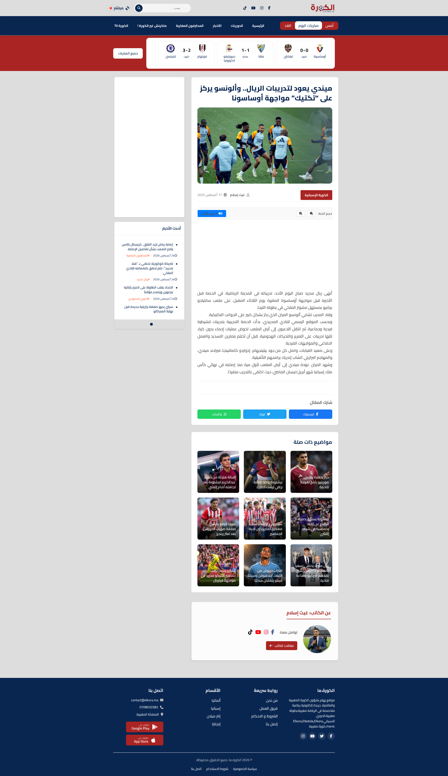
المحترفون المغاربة (189, 26)
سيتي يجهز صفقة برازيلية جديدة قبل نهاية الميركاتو (148, 309)
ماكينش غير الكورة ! (152, 26)
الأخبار (217, 26)
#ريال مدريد (143, 279)
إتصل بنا (272, 723)
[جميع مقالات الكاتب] (317, 639)
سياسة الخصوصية (245, 768)
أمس (330, 25)
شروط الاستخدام (217, 768)
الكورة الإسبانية (316, 195)
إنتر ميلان (213, 715)
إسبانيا (215, 708)
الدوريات (237, 26)
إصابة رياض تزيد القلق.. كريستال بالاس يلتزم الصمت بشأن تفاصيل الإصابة (147, 246)
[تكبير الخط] (301, 213)
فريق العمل (268, 708)
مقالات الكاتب (284, 646)
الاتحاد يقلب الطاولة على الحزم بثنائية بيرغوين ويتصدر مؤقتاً (148, 289)
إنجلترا (216, 723)
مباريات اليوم (308, 25)
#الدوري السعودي (139, 298)
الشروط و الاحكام (264, 715)
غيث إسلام (237, 195)
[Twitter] (322, 736)
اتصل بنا (196, 768)
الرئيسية (258, 26)
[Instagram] (261, 8)
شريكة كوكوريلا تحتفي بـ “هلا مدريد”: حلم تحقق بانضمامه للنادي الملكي (149, 268)
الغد (288, 25)
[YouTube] (253, 8)
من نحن (272, 700)
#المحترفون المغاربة (138, 255)
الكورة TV (121, 26)
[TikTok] (245, 8)
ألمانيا (216, 700)
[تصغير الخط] (311, 213)
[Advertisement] (264, 257)
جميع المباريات (128, 53)
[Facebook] (269, 8)
